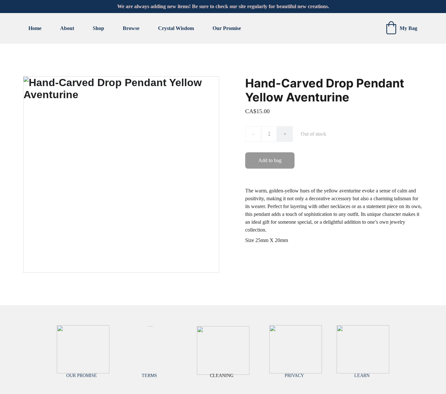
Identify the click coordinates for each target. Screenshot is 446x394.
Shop (98, 28)
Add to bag (269, 160)
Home (34, 28)
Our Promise (227, 28)
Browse (131, 28)
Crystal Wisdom (176, 28)
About (67, 28)
